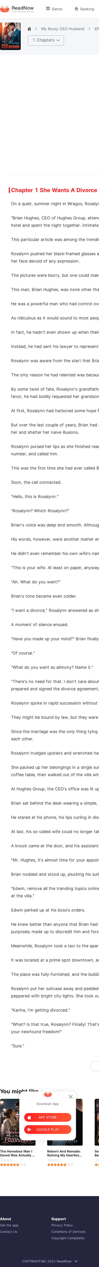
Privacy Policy (62, 1225)
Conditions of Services (68, 1231)
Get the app (9, 1225)
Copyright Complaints (67, 1238)
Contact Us (8, 1231)
